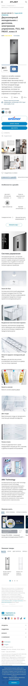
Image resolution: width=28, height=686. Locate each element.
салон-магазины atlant (7, 600)
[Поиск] (26, 2)
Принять (14, 682)
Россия (18, 649)
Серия (9, 551)
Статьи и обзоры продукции (7, 531)
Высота (3, 551)
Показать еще (13, 225)
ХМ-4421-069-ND (7, 13)
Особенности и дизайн (8, 177)
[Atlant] (14, 2)
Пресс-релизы (10, 512)
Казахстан (9, 649)
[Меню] (2, 2)
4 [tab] (17, 581)
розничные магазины (7, 602)
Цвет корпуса (17, 551)
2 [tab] (12, 581)
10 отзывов (16, 35)
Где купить (14, 128)
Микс (3, 512)
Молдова (14, 649)
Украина (23, 649)
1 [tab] (10, 581)
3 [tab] (15, 581)
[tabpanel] (7, 567)
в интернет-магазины (18, 600)
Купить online (14, 123)
